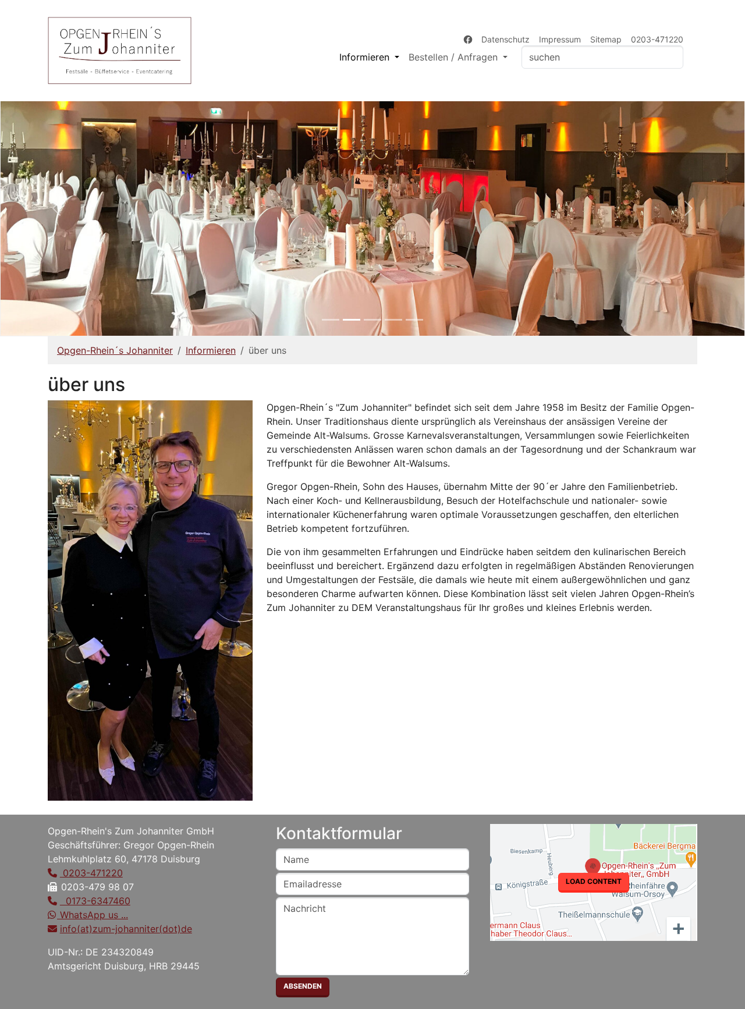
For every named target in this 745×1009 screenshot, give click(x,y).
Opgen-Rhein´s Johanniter (115, 350)
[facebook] (468, 39)
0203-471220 (657, 39)
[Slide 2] (351, 319)
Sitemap (606, 39)
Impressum (560, 39)
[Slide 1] (330, 319)
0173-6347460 (95, 901)
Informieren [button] (365, 57)
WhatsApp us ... (92, 915)
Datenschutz (505, 39)
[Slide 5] (414, 319)
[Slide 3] (372, 319)
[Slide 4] (393, 319)
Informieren (211, 350)
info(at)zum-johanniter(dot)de (126, 929)
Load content (594, 881)
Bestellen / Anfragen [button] (455, 57)
